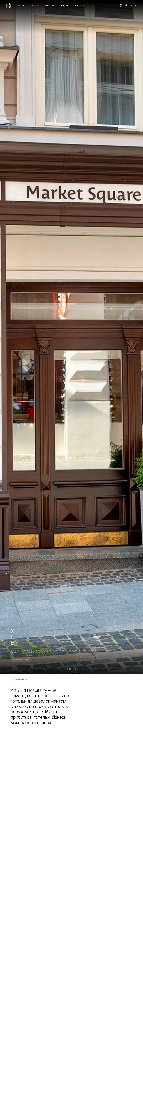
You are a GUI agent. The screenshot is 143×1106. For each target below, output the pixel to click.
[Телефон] (115, 5)
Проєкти (20, 5)
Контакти (79, 5)
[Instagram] (120, 5)
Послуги (34, 5)
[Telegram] (125, 5)
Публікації (50, 5)
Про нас (65, 5)
